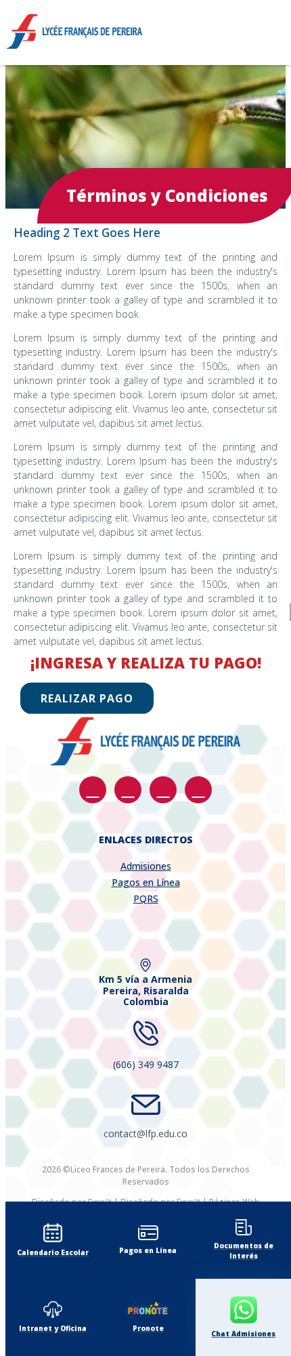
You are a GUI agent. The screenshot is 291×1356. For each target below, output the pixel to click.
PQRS (145, 898)
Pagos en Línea (146, 882)
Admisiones (145, 866)
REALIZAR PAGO (87, 698)
